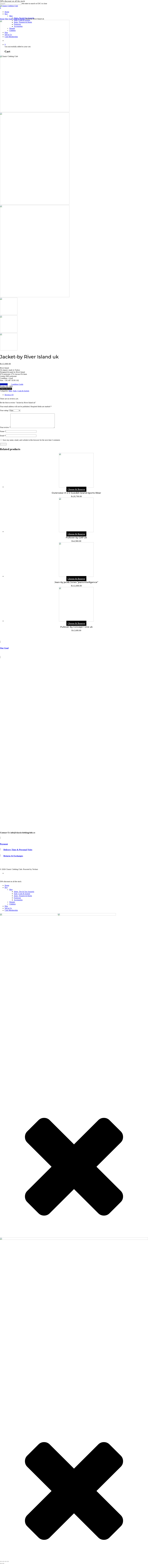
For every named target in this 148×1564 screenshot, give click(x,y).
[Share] (3, 1561)
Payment (4, 844)
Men (6, 19)
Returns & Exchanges (13, 856)
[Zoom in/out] (8, 1561)
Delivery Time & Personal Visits (17, 849)
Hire (6, 906)
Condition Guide (17, 384)
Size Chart (4, 384)
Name (3, 431)
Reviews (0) (9, 395)
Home (2, 19)
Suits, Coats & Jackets (17, 19)
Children (12, 904)
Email (3, 436)
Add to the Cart (6, 389)
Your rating (5, 410)
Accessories (18, 900)
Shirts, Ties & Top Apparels (24, 892)
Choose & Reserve (76, 489)
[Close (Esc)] (1, 1561)
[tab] (76, 395)
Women (12, 902)
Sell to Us (8, 908)
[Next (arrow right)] (3, 1563)
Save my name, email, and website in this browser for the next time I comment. (31, 440)
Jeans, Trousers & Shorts (23, 896)
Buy (6, 887)
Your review (5, 427)
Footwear (17, 898)
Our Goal (4, 648)
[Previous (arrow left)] (1, 1563)
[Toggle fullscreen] (5, 1561)
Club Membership (11, 910)
